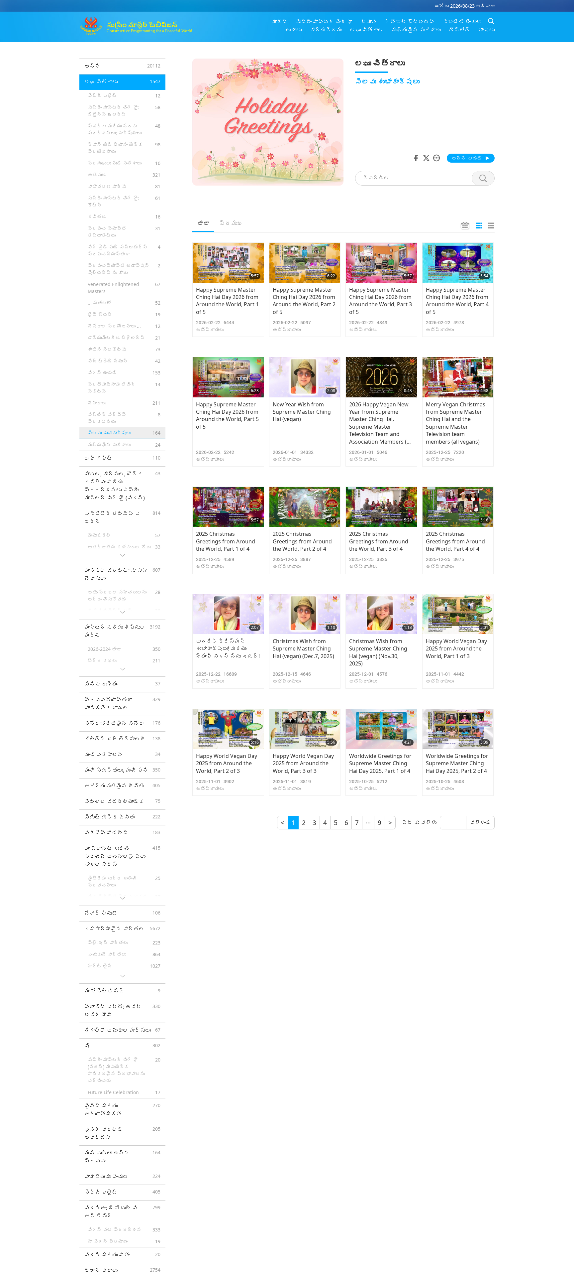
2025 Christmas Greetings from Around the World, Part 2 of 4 (302, 541)
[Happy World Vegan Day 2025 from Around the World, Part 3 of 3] (304, 729)
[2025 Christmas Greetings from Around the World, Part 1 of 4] (228, 507)
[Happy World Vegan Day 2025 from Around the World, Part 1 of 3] (458, 614)
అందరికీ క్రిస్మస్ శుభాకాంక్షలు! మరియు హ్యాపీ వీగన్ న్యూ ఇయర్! (228, 649)
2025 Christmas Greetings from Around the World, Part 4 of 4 (455, 541)
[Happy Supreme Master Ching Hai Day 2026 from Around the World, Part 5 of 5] (228, 377)
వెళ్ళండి (480, 822)
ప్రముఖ (231, 223)
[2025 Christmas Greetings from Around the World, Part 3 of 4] (381, 507)
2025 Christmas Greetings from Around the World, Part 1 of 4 (225, 541)
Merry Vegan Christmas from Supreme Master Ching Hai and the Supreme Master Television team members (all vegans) (455, 423)
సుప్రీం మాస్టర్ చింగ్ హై (324, 21)
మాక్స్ (279, 21)
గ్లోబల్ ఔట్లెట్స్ (409, 21)
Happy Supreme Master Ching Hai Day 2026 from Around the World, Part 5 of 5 (227, 415)
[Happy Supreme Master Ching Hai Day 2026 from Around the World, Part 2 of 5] (304, 263)
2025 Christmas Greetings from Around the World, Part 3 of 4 (378, 541)
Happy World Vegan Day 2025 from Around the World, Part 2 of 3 (226, 763)
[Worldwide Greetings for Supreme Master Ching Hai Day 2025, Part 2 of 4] (458, 729)
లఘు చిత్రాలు (366, 30)
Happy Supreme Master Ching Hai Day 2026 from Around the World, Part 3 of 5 (380, 301)
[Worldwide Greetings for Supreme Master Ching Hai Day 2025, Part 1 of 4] (381, 729)
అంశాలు (294, 30)
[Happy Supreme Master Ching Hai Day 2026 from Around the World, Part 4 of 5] (458, 263)
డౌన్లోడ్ (459, 30)
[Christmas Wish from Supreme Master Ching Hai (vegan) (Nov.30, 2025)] (381, 614)
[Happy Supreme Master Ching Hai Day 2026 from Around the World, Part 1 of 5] (228, 263)
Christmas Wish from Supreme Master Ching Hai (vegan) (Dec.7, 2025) (303, 649)
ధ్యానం (369, 21)
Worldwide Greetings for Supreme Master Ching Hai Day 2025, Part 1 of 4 (380, 763)
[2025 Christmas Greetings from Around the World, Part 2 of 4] (304, 507)
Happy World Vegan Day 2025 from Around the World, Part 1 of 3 (456, 649)
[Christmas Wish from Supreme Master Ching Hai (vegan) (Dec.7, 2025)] (304, 614)
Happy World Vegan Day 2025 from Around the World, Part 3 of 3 (303, 763)
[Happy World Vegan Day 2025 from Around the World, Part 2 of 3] (228, 729)
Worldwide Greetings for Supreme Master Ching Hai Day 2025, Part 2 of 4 (457, 763)
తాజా (203, 223)
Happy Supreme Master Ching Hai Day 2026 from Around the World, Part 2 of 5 (304, 301)
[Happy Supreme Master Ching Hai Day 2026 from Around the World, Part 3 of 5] (381, 263)
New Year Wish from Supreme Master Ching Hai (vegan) (302, 412)
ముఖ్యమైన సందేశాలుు (416, 30)
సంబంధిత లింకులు (462, 21)
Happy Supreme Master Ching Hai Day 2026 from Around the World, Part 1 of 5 (227, 301)
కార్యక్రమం (326, 30)
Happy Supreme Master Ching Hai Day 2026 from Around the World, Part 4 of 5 (457, 301)
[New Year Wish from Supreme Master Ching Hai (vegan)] (304, 377)
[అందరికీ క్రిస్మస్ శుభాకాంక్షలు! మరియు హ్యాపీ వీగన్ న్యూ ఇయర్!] (228, 614)
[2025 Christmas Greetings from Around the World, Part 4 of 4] (458, 507)
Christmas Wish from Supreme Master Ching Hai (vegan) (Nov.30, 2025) (378, 652)
